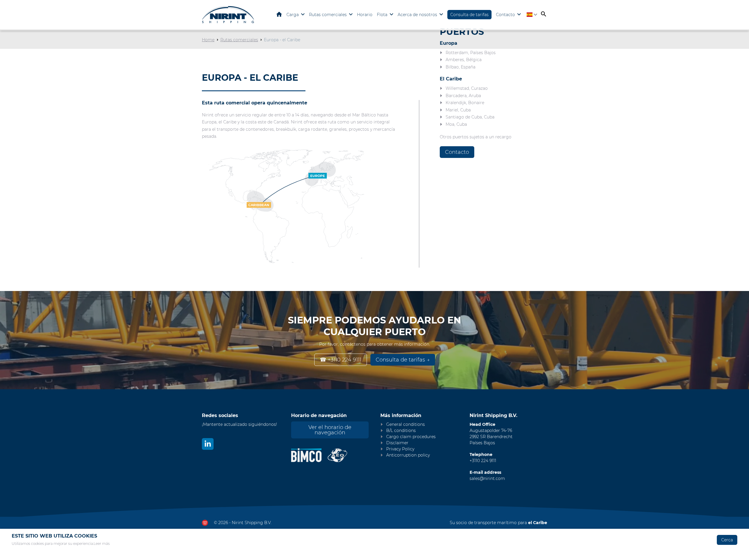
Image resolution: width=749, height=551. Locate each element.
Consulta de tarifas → (403, 360)
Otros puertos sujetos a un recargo (475, 137)
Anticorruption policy (408, 455)
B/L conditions (401, 430)
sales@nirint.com (487, 478)
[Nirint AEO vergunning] (337, 455)
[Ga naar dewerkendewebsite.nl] (205, 523)
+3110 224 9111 (483, 460)
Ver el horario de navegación (329, 430)
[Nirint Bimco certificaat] (309, 455)
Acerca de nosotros (417, 14)
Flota (382, 14)
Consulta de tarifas (469, 14)
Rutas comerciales (328, 14)
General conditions (405, 424)
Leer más (102, 543)
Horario (364, 14)
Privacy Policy (400, 449)
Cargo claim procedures (411, 436)
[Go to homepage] (228, 14)
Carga (292, 14)
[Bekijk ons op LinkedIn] (208, 444)
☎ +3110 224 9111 (340, 360)
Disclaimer (397, 442)
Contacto (505, 14)
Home (279, 14)
